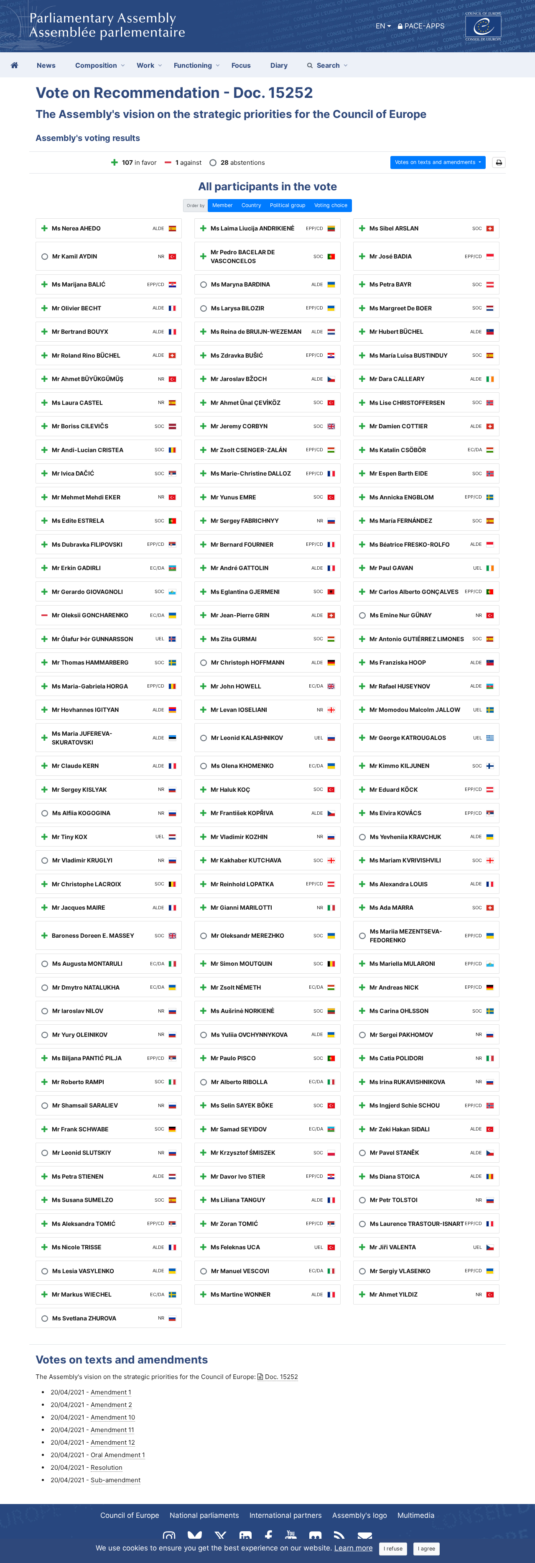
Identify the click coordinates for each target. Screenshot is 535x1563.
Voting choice (330, 205)
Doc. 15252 (281, 1377)
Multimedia (416, 1515)
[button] (499, 162)
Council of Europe (129, 1515)
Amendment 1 (111, 1392)
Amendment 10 (113, 1417)
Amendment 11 (112, 1430)
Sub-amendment (115, 1480)
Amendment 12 (113, 1442)
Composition (96, 65)
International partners (286, 1515)
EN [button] (380, 26)
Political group (288, 205)
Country (251, 205)
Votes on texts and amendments (436, 162)
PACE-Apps (425, 26)
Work (145, 65)
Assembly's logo (359, 1515)
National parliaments (204, 1515)
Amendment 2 (111, 1405)
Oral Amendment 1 (118, 1455)
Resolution (106, 1467)
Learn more (353, 1548)
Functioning (193, 65)
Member (222, 205)
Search (328, 65)
